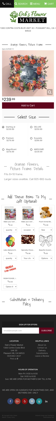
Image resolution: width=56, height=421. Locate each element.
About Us (42, 345)
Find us (13, 358)
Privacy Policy (11, 417)
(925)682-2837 (14, 356)
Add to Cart (28, 105)
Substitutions (42, 353)
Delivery (42, 350)
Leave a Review (42, 356)
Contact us (42, 347)
